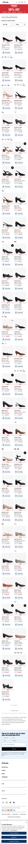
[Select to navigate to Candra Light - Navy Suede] (8, 85)
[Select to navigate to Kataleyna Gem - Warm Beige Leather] (3, 316)
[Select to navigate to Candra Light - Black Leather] (3, 85)
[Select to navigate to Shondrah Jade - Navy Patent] (8, 139)
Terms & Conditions (6, 814)
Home (3, 16)
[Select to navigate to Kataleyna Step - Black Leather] (3, 112)
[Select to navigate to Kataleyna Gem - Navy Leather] (6, 316)
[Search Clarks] (16, 2)
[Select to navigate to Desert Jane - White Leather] (6, 343)
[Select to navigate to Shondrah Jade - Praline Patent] (8, 57)
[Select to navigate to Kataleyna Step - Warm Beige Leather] (15, 112)
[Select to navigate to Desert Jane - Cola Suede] (3, 343)
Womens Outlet (13, 16)
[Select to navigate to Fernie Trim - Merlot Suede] (15, 241)
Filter (17, 24)
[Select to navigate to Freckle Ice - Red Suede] (18, 652)
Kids (5, 740)
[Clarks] (5, 2)
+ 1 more (11, 56)
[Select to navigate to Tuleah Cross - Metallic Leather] (3, 190)
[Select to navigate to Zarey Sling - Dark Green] (15, 422)
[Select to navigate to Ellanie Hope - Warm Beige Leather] (15, 601)
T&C (24, 12)
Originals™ (20, 12)
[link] (25, 143)
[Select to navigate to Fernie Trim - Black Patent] (3, 449)
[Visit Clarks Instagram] (6, 802)
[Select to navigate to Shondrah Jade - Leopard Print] (6, 57)
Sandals (14, 12)
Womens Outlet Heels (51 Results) (9, 17)
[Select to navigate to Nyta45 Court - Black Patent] (3, 523)
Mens (9, 12)
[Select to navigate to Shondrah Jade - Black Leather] (3, 57)
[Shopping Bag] (22, 2)
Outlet (7, 16)
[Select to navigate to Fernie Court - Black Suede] (18, 449)
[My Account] (19, 2)
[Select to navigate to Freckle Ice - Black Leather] (15, 652)
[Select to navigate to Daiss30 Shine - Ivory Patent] (15, 550)
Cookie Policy (23, 814)
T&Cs (23, 753)
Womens (5, 12)
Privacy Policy (5, 753)
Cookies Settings (14, 833)
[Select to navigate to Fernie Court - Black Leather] (15, 449)
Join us (14, 749)
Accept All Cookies (14, 841)
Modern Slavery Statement (14, 816)
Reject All (14, 837)
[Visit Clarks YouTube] (13, 802)
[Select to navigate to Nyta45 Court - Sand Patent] (15, 523)
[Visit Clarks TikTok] (10, 802)
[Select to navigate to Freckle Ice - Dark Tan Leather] (21, 652)
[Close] (26, 822)
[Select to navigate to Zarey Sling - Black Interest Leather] (3, 241)
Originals (14, 740)
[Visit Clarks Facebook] (3, 802)
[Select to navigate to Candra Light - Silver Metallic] (6, 85)
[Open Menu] (25, 2)
